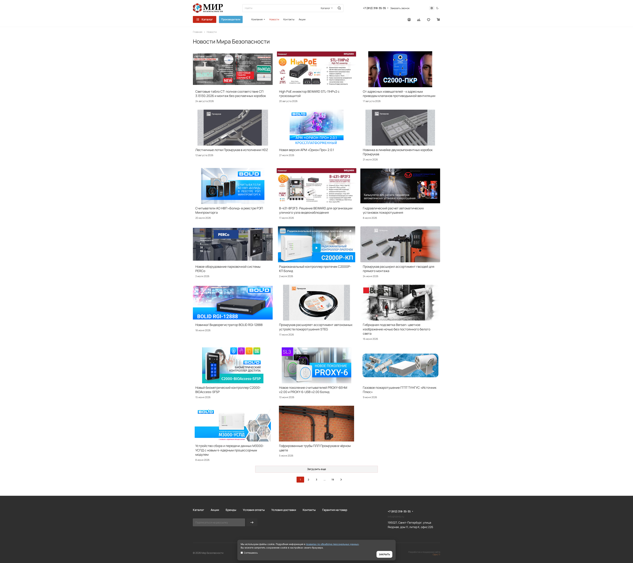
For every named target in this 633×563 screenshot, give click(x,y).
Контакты (309, 510)
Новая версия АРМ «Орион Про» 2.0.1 (306, 150)
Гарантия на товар (334, 510)
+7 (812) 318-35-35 (374, 8)
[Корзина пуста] (438, 19)
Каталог (198, 510)
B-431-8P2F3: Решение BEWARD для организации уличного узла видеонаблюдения (315, 210)
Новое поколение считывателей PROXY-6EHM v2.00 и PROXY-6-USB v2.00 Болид (313, 389)
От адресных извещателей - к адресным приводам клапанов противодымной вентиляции (399, 93)
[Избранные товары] (428, 19)
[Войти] (409, 19)
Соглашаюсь (251, 552)
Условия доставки (283, 510)
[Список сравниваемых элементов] (419, 19)
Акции (215, 510)
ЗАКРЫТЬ (384, 554)
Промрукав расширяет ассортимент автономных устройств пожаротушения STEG (315, 327)
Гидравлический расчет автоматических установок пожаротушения (393, 210)
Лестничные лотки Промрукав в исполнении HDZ (231, 150)
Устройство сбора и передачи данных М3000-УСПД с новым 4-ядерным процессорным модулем (229, 450)
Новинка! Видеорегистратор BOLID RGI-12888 (229, 325)
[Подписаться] (251, 522)
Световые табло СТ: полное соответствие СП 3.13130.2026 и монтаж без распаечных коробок (230, 93)
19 (333, 479)
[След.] (341, 480)
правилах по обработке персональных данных (332, 544)
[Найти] (339, 8)
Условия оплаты (254, 510)
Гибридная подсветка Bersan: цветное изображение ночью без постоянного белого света (396, 329)
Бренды (231, 510)
